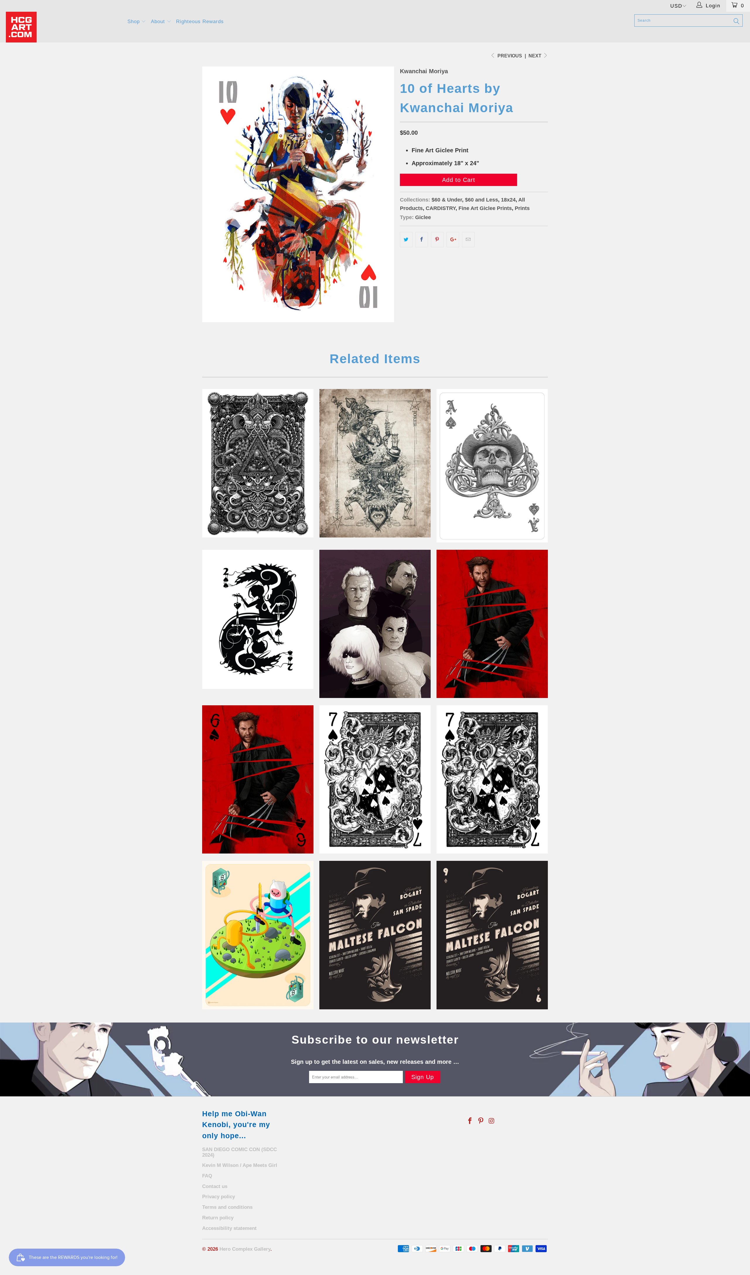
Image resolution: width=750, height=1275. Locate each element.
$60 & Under (447, 200)
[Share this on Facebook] (421, 239)
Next (536, 55)
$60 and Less (481, 200)
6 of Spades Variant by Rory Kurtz (257, 779)
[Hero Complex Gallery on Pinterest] (481, 1121)
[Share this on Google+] (452, 239)
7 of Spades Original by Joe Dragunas (492, 779)
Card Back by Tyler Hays (257, 463)
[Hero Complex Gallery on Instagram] (491, 1121)
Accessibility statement (229, 1228)
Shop (134, 21)
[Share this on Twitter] (406, 239)
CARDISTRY (441, 208)
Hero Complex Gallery (244, 1249)
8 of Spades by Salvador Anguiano (257, 935)
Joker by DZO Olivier (375, 463)
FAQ (207, 1176)
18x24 (508, 200)
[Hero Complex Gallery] (63, 27)
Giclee (423, 217)
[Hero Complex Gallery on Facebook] (470, 1121)
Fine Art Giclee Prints (485, 208)
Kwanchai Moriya (424, 71)
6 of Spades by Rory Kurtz (492, 624)
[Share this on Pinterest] (437, 239)
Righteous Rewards (200, 21)
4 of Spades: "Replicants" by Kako (375, 624)
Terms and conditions (227, 1207)
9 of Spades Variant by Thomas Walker (492, 935)
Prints (522, 208)
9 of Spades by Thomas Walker (375, 935)
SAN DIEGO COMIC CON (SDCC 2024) (239, 1152)
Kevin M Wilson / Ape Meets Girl (239, 1165)
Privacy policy (218, 1196)
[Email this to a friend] (468, 239)
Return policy (217, 1218)
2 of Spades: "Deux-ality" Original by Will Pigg (257, 619)
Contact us (214, 1186)
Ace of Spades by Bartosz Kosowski (492, 465)
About (159, 21)
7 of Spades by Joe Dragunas (375, 779)
